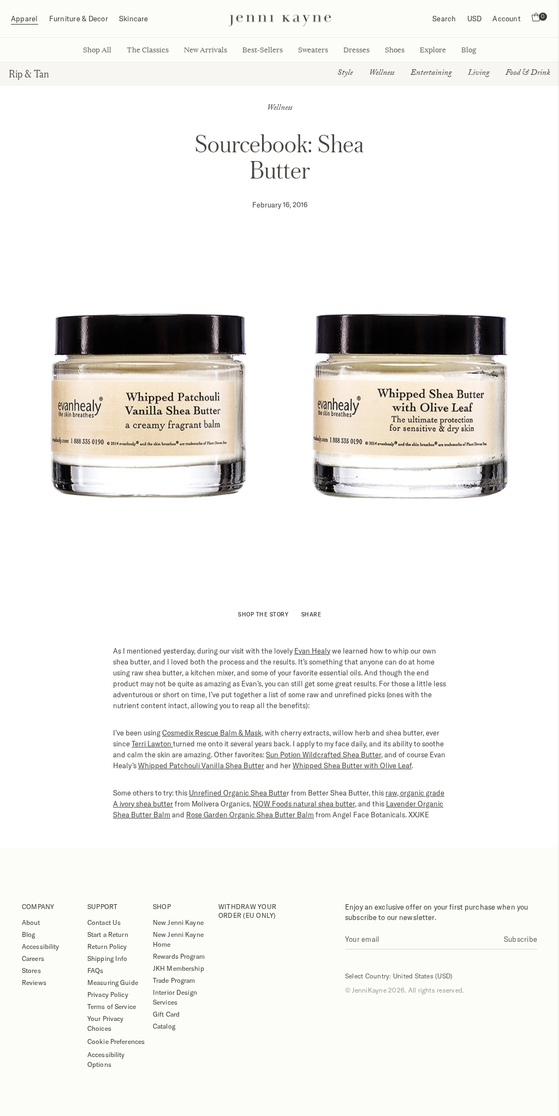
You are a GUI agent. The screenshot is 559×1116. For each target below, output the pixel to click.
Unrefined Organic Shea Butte (238, 792)
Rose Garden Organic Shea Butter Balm (250, 814)
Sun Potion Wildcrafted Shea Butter (323, 754)
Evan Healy (312, 650)
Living (478, 74)
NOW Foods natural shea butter (304, 803)
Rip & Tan (29, 74)
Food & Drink (528, 74)
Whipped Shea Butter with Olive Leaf (352, 765)
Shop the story (263, 614)
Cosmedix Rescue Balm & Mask (211, 732)
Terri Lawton (152, 743)
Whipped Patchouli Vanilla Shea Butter (201, 765)
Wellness (381, 74)
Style (345, 74)
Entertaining (431, 74)
